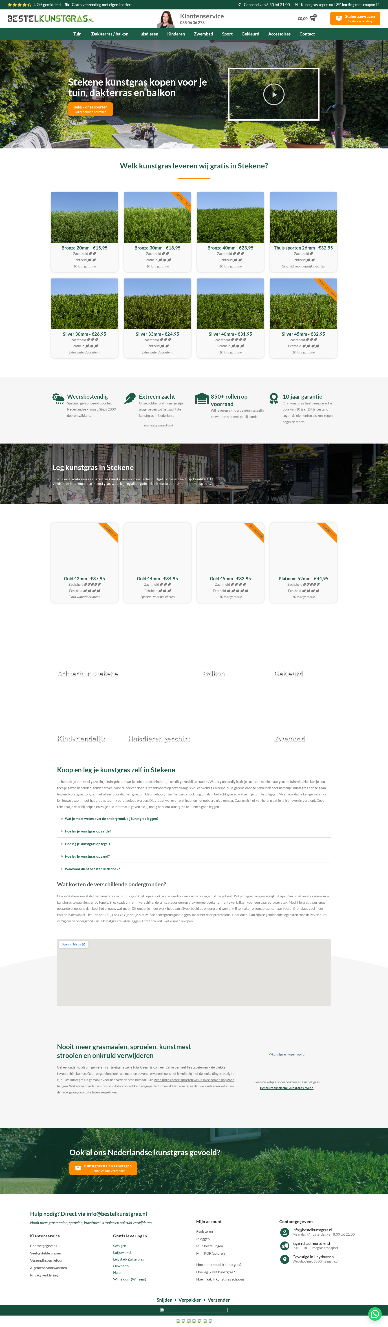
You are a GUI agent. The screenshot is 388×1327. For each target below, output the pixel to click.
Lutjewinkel (122, 1252)
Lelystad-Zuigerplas (128, 1259)
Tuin (77, 33)
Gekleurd (250, 33)
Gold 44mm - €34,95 (157, 578)
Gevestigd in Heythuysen (313, 1256)
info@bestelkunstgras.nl (312, 1230)
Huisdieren (147, 33)
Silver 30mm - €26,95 (84, 334)
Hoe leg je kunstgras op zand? (87, 856)
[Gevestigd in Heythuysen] (284, 1259)
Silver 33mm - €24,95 (157, 334)
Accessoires (279, 33)
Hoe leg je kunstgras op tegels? (88, 844)
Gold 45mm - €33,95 (230, 578)
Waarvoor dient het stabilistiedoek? (92, 869)
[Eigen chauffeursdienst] (284, 1245)
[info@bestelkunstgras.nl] (284, 1232)
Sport (227, 33)
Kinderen (176, 33)
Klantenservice (202, 18)
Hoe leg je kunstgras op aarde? (88, 831)
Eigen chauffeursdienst (311, 1243)
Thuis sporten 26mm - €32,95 (303, 247)
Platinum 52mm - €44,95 (303, 578)
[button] (274, 94)
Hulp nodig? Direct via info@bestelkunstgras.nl (88, 1213)
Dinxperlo (121, 1266)
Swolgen (119, 1245)
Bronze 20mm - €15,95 (85, 247)
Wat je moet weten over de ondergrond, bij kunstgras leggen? (111, 819)
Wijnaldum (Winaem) (129, 1279)
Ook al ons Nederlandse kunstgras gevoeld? (144, 1152)
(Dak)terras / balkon (109, 33)
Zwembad (203, 33)
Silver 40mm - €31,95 (230, 334)
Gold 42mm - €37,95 (84, 578)
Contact (307, 33)
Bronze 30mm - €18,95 (157, 247)
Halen (117, 1272)
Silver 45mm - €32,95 (303, 334)
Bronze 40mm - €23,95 (230, 247)
